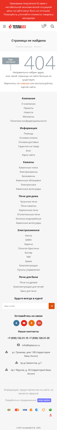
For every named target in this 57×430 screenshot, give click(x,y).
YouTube (24, 323)
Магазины (28, 116)
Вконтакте (16, 323)
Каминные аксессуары (28, 188)
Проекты (28, 108)
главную (24, 83)
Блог (28, 150)
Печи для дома (28, 196)
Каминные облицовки (28, 180)
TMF (28, 256)
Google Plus (39, 323)
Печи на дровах (28, 282)
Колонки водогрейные (28, 218)
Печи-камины (28, 205)
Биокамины (28, 176)
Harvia (28, 235)
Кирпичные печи (28, 210)
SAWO (28, 239)
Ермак (28, 261)
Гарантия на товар (28, 146)
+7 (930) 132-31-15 (18, 338)
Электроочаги (28, 184)
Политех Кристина (28, 248)
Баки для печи (28, 290)
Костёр (28, 252)
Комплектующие (28, 265)
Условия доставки (29, 142)
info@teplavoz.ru (31, 345)
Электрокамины (29, 171)
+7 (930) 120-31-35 (39, 338)
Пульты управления (28, 269)
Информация (28, 128)
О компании (28, 103)
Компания (28, 98)
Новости (28, 112)
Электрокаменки (28, 230)
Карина (28, 244)
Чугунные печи (28, 201)
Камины (28, 162)
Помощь (28, 133)
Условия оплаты (28, 137)
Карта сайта (28, 154)
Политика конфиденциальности (28, 120)
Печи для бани (28, 277)
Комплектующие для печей (28, 286)
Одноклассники (32, 323)
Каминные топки (28, 167)
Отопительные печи (28, 214)
